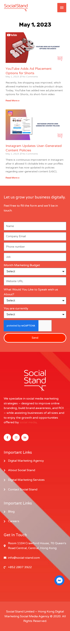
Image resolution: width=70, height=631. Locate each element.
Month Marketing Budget (22, 265)
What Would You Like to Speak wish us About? (31, 292)
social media (28, 422)
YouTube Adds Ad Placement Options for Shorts (29, 71)
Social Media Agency (34, 616)
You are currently (16, 308)
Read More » (12, 100)
